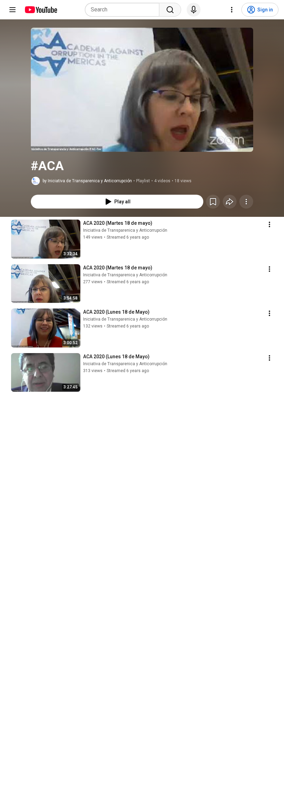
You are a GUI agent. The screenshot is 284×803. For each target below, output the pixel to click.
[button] (142, 90)
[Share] (230, 202)
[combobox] (124, 10)
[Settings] (232, 10)
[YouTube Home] (40, 9)
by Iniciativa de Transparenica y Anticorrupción (87, 180)
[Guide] (12, 10)
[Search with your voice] (194, 10)
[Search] (170, 10)
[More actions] (246, 202)
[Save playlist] (213, 202)
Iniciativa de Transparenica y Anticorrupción (125, 230)
